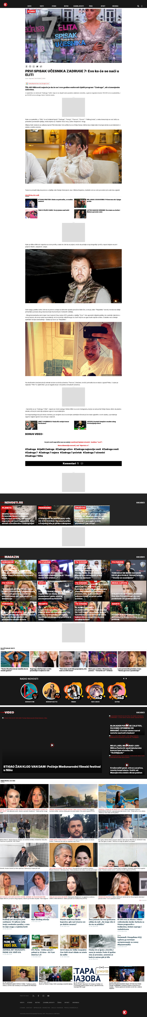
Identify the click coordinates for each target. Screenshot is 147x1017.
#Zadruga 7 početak (71, 452)
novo (29, 6)
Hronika (115, 6)
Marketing (46, 1007)
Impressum (37, 1007)
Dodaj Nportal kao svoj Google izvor (39, 83)
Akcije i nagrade (57, 1007)
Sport (103, 6)
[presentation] (124, 678)
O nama (22, 1007)
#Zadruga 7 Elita (34, 456)
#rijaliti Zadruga (45, 449)
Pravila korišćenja (71, 1007)
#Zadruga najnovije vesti (87, 449)
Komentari (70, 463)
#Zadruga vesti (110, 449)
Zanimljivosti (78, 6)
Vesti (42, 6)
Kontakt (29, 1007)
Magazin (12, 557)
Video (9, 712)
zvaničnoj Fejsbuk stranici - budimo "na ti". (86, 442)
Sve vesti (140, 502)
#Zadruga (30, 449)
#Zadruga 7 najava (49, 452)
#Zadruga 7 (31, 452)
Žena (91, 6)
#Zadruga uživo (64, 449)
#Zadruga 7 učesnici (94, 452)
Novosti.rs (14, 502)
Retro (66, 6)
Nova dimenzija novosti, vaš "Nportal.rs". (73, 445)
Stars (54, 6)
